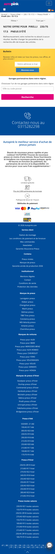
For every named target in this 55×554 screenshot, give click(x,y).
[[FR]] (49, 10)
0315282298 (28, 126)
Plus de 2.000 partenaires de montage (27, 191)
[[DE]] (52, 10)
